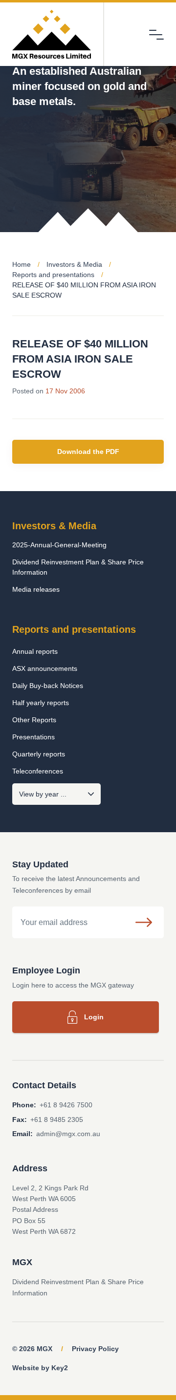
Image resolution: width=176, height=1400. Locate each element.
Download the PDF (88, 451)
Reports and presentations (53, 275)
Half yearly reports (40, 703)
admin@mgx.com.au (68, 1134)
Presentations (33, 737)
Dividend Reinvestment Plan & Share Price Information (78, 567)
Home (21, 264)
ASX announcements (44, 668)
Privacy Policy (95, 1349)
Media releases (36, 589)
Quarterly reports (38, 754)
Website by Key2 (40, 1368)
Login (94, 1017)
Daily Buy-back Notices (47, 685)
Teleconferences (37, 771)
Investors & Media (74, 264)
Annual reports (35, 651)
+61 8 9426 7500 (66, 1105)
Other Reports (34, 720)
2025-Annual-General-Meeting (59, 545)
